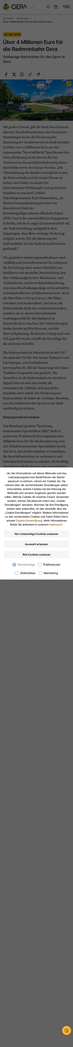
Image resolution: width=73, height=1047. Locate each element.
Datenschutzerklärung (29, 520)
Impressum (55, 524)
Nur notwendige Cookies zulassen (36, 533)
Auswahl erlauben (36, 544)
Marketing (51, 573)
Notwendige (26, 564)
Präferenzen (51, 564)
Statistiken (28, 573)
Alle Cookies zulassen (36, 554)
